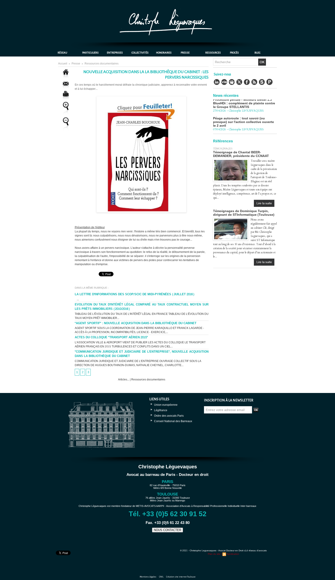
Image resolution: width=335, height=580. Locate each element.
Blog (257, 52)
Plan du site (214, 554)
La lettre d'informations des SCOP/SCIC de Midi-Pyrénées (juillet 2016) (134, 294)
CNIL (161, 577)
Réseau (62, 52)
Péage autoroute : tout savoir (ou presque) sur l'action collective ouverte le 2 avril (243, 114)
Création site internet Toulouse (181, 577)
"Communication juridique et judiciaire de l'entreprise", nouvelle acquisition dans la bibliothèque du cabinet (142, 354)
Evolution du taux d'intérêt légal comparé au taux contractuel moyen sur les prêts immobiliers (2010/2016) (142, 307)
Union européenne (166, 404)
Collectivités (140, 52)
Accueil (62, 63)
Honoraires (164, 52)
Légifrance (160, 410)
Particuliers (90, 52)
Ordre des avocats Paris (169, 415)
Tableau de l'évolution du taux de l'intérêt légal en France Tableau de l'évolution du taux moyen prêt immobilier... (142, 316)
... (77, 299)
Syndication (233, 554)
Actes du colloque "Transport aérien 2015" (111, 337)
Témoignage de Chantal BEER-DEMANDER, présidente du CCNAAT (241, 154)
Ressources (213, 52)
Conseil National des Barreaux (173, 421)
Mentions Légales (148, 577)
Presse (185, 52)
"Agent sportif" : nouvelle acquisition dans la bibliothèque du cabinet (135, 323)
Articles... (124, 379)
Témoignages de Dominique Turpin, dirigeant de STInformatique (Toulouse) (243, 212)
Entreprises (115, 52)
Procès (234, 52)
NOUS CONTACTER (167, 530)
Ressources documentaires (102, 63)
